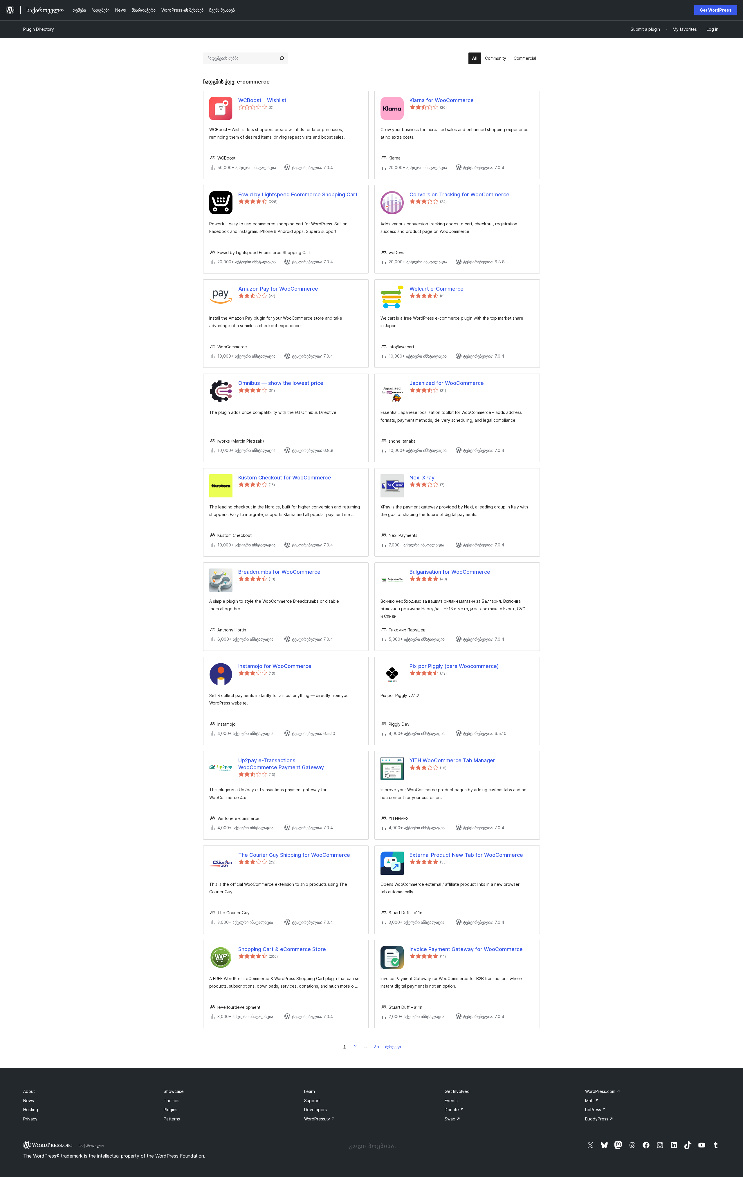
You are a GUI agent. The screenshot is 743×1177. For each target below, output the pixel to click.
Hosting (30, 1109)
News (28, 1100)
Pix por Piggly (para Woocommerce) (454, 666)
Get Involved (457, 1091)
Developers (315, 1109)
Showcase (174, 1091)
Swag (452, 1118)
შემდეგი (393, 1046)
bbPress (595, 1109)
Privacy (30, 1118)
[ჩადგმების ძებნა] (282, 58)
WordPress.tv (319, 1118)
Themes (171, 1100)
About (29, 1091)
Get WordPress (716, 10)
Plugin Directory (38, 29)
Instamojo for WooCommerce (274, 666)
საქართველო (91, 1145)
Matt (592, 1100)
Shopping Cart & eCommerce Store (282, 949)
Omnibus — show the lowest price (280, 383)
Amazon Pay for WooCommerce (278, 289)
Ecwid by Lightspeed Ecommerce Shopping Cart (298, 194)
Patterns (172, 1118)
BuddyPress (599, 1118)
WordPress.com (602, 1091)
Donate (454, 1109)
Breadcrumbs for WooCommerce (279, 572)
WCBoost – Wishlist (262, 100)
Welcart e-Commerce (437, 289)
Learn (309, 1091)
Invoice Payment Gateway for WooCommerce (466, 949)
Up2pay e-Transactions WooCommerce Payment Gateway (281, 763)
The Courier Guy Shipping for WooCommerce (294, 855)
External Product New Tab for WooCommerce (466, 855)
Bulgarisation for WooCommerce (450, 572)
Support (312, 1100)
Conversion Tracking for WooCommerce (459, 194)
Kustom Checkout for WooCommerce (284, 478)
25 (376, 1046)
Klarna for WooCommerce (442, 100)
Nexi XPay (422, 478)
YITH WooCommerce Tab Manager (452, 760)
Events (451, 1100)
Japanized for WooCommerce (447, 383)
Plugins (170, 1109)
